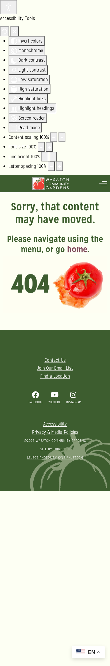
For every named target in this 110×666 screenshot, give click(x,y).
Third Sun (61, 449)
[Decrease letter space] (51, 166)
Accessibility (55, 424)
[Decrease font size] (41, 147)
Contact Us (55, 360)
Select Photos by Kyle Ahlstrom (55, 457)
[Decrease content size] (53, 137)
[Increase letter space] (59, 166)
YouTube (54, 402)
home (77, 249)
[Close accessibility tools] (14, 31)
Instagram (73, 402)
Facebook (36, 402)
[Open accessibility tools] (8, 7)
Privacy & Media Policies (55, 432)
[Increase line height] (53, 156)
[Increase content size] (61, 137)
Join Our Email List (55, 368)
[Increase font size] (49, 147)
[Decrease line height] (44, 156)
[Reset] (4, 31)
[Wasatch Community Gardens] (51, 183)
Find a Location (55, 376)
